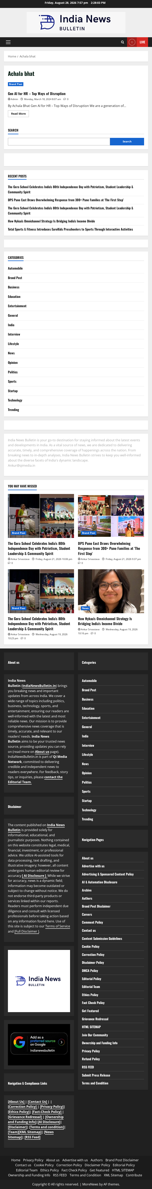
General (13, 315)
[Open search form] (122, 42)
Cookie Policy (90, 946)
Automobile (15, 268)
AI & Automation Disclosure (99, 882)
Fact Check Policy (93, 1002)
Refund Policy (91, 1058)
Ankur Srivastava (20, 559)
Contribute (134, 1175)
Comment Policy (92, 922)
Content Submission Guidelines (102, 938)
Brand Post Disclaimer (96, 906)
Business (13, 287)
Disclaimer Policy (93, 962)
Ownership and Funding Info (100, 1042)
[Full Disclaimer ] (26, 931)
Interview (14, 334)
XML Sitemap (113, 1175)
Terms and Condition (95, 1083)
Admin (14, 99)
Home (15, 1160)
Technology (15, 400)
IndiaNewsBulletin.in (39, 686)
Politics (13, 372)
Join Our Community (95, 1035)
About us (42, 751)
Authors (87, 898)
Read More (20, 114)
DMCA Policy (90, 970)
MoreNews (90, 1184)
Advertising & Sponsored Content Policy (108, 874)
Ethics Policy (90, 994)
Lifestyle (13, 343)
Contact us (89, 930)
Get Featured (90, 1010)
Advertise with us (93, 866)
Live (142, 42)
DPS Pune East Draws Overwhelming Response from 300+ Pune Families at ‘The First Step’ (66, 199)
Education (14, 296)
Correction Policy (93, 954)
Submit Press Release (96, 1075)
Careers (87, 914)
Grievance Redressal (95, 1018)
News (11, 353)
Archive (87, 890)
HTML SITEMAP (91, 1026)
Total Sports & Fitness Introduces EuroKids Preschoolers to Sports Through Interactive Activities (70, 229)
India (11, 324)
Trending (13, 409)
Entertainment (17, 305)
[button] (8, 42)
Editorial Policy (91, 978)
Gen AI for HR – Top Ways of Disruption (37, 93)
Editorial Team (91, 986)
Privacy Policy (91, 1051)
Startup (13, 390)
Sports (12, 381)
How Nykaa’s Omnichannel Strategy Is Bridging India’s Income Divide (51, 221)
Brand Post (15, 84)
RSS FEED (88, 1067)
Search (13, 130)
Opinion (13, 362)
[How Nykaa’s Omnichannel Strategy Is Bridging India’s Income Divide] (111, 591)
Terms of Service (57, 926)
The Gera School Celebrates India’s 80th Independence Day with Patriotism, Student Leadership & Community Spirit (39, 548)
